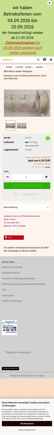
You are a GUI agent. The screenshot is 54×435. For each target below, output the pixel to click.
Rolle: (6, 171)
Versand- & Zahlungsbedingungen (19, 278)
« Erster (8, 67)
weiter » (29, 67)
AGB (4, 289)
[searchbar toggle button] (38, 60)
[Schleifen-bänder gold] (27, 101)
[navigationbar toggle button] (51, 60)
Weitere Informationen (27, 430)
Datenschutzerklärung (35, 419)
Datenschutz (8, 295)
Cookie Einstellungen (12, 301)
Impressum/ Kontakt (12, 267)
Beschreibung (10, 207)
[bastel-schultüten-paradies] (6, 60)
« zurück (19, 67)
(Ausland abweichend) (32, 146)
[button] (7, 177)
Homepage (12, 250)
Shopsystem (16, 375)
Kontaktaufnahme (11, 272)
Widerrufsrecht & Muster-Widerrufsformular (23, 284)
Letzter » (40, 67)
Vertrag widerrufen (10, 368)
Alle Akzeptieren (27, 424)
